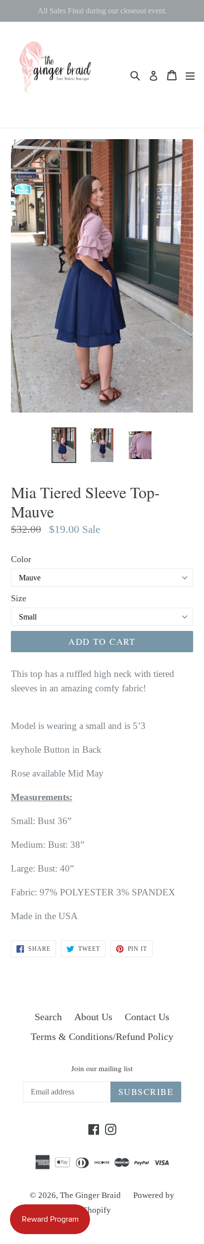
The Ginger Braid (90, 1195)
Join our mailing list (102, 1068)
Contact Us (147, 1016)
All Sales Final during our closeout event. (102, 10)
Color (21, 559)
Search (48, 1016)
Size (18, 598)
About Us (93, 1016)
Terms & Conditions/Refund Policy (102, 1036)
